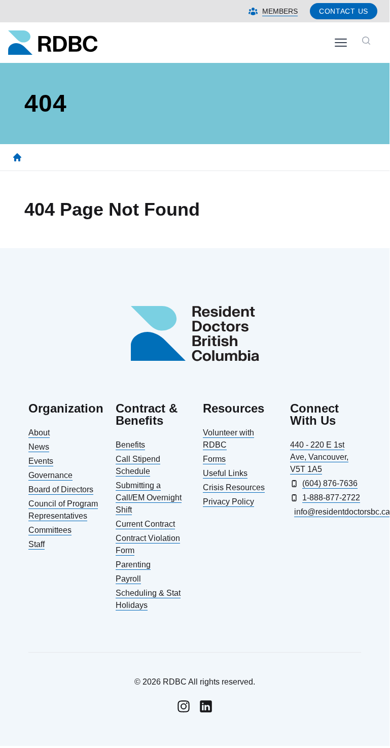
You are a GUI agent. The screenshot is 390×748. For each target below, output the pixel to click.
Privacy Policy (228, 501)
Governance (50, 475)
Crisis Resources (234, 487)
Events (40, 461)
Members (280, 11)
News (38, 447)
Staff (36, 544)
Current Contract (145, 524)
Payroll (128, 578)
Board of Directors (60, 489)
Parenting (133, 564)
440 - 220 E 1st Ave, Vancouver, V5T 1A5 (319, 456)
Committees (50, 530)
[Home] (17, 157)
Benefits (130, 444)
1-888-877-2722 (331, 497)
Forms (214, 459)
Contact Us (343, 11)
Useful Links (225, 473)
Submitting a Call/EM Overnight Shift (149, 497)
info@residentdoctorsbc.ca (327, 511)
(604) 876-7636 (330, 483)
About (39, 432)
